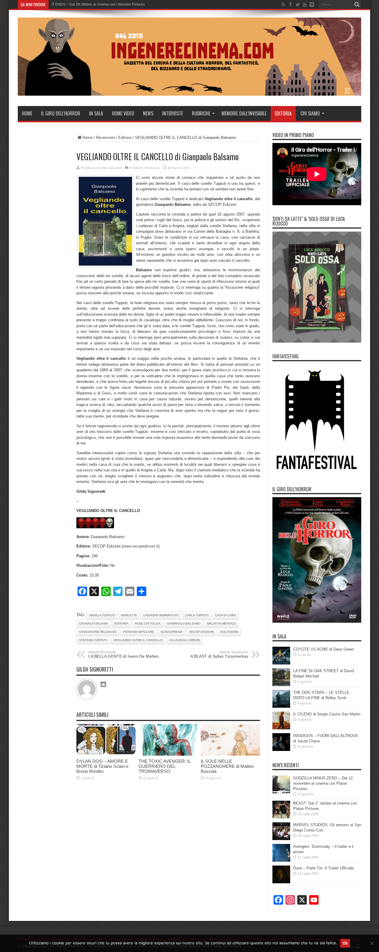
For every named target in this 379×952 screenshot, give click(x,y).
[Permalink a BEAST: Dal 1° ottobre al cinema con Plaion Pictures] (281, 817)
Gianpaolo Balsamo (183, 623)
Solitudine (229, 631)
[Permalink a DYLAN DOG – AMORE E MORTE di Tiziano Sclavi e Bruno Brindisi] (106, 754)
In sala (96, 113)
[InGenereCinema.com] (189, 91)
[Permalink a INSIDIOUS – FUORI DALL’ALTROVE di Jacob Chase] (281, 749)
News (148, 113)
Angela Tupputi (102, 615)
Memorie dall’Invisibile (243, 113)
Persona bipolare (138, 631)
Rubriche (201, 113)
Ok (345, 943)
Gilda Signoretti (111, 167)
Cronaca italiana (93, 623)
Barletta (129, 615)
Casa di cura (225, 615)
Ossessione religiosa (98, 631)
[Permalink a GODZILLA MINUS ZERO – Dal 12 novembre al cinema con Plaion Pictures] (281, 792)
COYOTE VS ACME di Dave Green (323, 649)
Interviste (172, 113)
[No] (372, 943)
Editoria (283, 113)
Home (27, 113)
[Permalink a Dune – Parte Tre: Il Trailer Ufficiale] (281, 882)
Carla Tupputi (196, 615)
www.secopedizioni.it (140, 546)
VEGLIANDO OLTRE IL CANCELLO (138, 640)
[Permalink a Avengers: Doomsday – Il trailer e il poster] (281, 860)
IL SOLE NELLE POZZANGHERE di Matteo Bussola (227, 766)
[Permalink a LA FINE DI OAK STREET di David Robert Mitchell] (281, 685)
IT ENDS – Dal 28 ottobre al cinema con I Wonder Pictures (98, 4)
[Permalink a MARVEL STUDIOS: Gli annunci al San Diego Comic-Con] (281, 839)
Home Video (123, 113)
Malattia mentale (221, 623)
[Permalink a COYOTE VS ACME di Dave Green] (281, 663)
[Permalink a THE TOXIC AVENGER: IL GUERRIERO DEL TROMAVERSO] (168, 754)
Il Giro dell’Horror (60, 113)
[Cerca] (356, 4)
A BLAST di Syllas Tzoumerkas (219, 654)
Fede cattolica (147, 623)
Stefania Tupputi (93, 640)
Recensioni (105, 137)
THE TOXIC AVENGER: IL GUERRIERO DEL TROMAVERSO (164, 766)
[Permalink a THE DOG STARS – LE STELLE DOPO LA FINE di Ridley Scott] (281, 706)
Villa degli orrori (184, 640)
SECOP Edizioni (201, 631)
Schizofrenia (171, 631)
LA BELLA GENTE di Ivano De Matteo (123, 654)
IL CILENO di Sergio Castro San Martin (326, 714)
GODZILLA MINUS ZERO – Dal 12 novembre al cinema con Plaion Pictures (323, 783)
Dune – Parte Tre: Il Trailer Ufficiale (323, 868)
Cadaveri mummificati (161, 615)
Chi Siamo (310, 113)
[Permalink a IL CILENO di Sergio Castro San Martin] (281, 728)
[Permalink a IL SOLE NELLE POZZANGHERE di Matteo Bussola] (230, 754)
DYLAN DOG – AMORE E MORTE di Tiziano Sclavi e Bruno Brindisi (102, 766)
